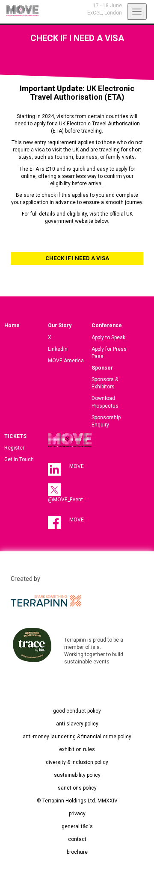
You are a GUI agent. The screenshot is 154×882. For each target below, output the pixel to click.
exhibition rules (77, 749)
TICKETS (15, 436)
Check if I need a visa (77, 258)
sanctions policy (77, 788)
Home (12, 326)
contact (77, 839)
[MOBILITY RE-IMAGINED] (19, 10)
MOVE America (66, 361)
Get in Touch (19, 459)
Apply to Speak (108, 337)
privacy (77, 814)
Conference (107, 326)
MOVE (76, 466)
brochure (77, 852)
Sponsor (102, 368)
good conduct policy (77, 711)
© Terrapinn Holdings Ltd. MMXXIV (77, 801)
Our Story (59, 326)
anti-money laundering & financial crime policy (77, 737)
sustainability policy (77, 775)
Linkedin (58, 349)
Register (14, 448)
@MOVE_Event (65, 500)
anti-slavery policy (77, 724)
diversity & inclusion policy (77, 762)
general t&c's (77, 826)
